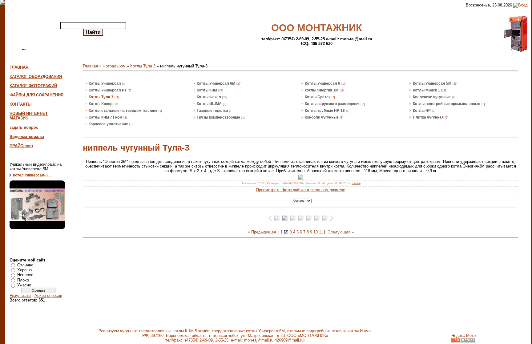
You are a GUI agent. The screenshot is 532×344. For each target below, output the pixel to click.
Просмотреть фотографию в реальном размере (300, 190)
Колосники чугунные (432, 97)
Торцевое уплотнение (108, 124)
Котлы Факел (209, 97)
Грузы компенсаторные (218, 117)
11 (321, 232)
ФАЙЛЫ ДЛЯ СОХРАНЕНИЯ (36, 95)
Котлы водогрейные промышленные (446, 104)
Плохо (23, 280)
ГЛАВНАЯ (19, 67)
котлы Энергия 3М (321, 90)
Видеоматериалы (27, 136)
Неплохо (25, 275)
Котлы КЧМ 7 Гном (105, 117)
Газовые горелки (212, 110)
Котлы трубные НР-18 (325, 110)
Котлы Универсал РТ (108, 90)
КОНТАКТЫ (21, 104)
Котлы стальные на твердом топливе (123, 110)
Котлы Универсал (105, 83)
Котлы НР (422, 110)
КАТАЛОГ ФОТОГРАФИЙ (33, 85)
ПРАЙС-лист (21, 146)
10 (315, 232)
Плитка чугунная (428, 117)
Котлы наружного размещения (333, 104)
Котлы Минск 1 (426, 90)
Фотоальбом (114, 66)
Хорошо (24, 270)
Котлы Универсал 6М (216, 83)
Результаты (20, 295)
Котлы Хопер (100, 104)
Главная (90, 66)
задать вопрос (24, 127)
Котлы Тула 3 (142, 66)
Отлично (25, 264)
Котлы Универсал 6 (322, 83)
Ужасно (24, 285)
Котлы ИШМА (209, 104)
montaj (356, 183)
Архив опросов (48, 295)
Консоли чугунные (322, 117)
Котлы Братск (317, 97)
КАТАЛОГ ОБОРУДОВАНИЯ (36, 76)
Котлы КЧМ (207, 90)
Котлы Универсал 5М (432, 83)
